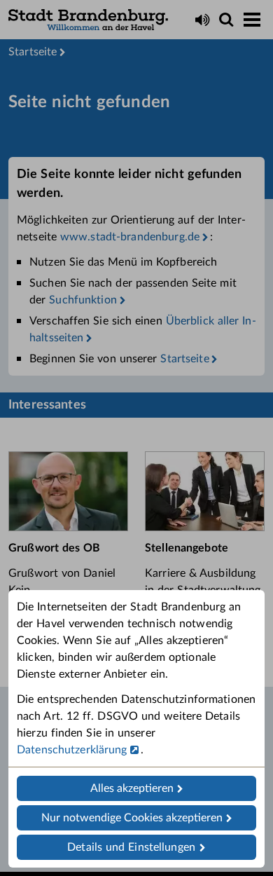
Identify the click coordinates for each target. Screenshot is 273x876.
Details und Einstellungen (131, 847)
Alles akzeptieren (132, 788)
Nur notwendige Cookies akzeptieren (132, 817)
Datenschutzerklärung (72, 749)
